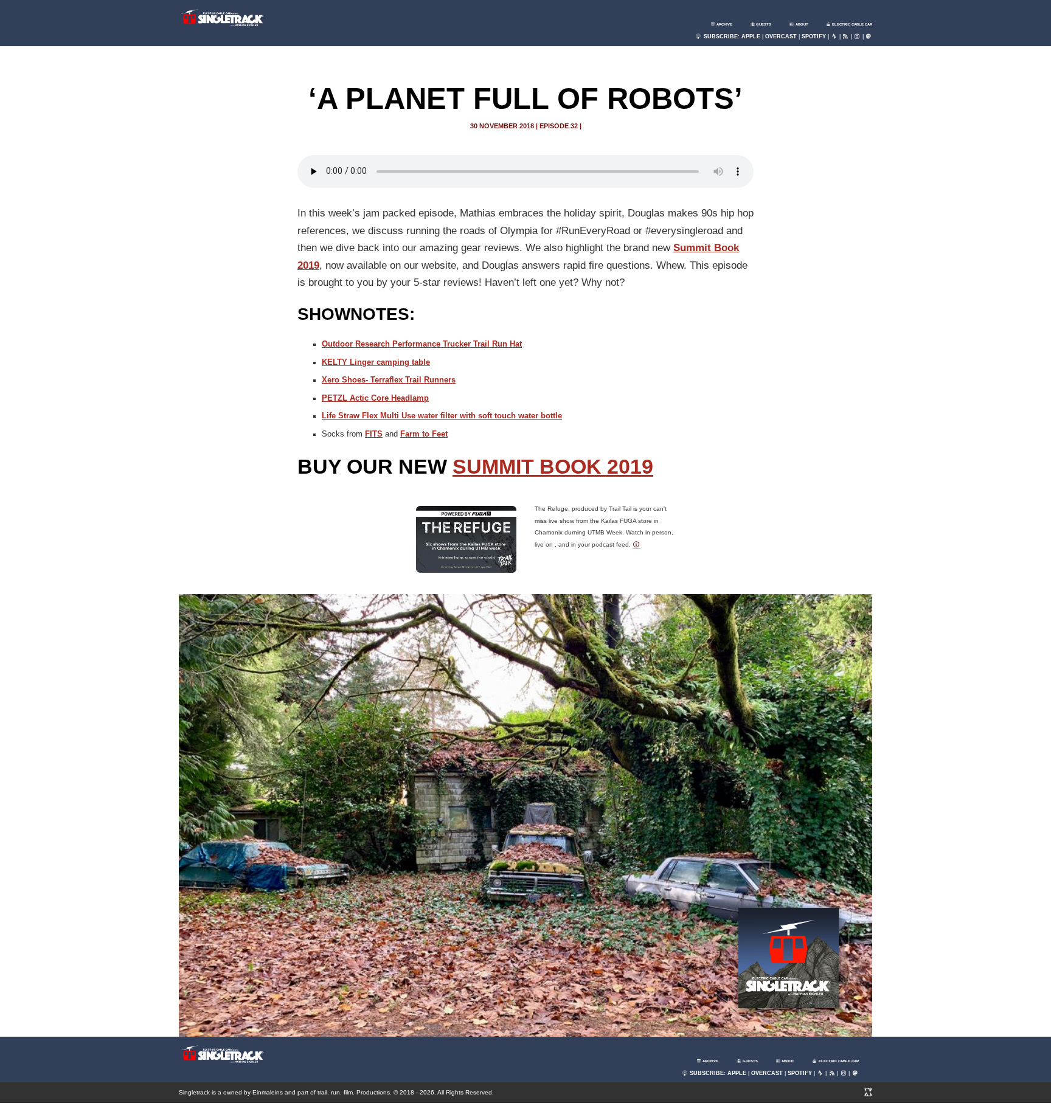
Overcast (781, 36)
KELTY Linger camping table (376, 362)
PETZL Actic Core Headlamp (375, 398)
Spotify (814, 36)
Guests (763, 24)
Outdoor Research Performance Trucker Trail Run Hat (422, 344)
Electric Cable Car (851, 24)
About (801, 24)
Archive (723, 24)
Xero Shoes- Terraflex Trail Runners (389, 380)
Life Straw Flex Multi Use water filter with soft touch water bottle (442, 416)
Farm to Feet (424, 434)
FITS (374, 434)
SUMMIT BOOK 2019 (553, 466)
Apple (750, 36)
